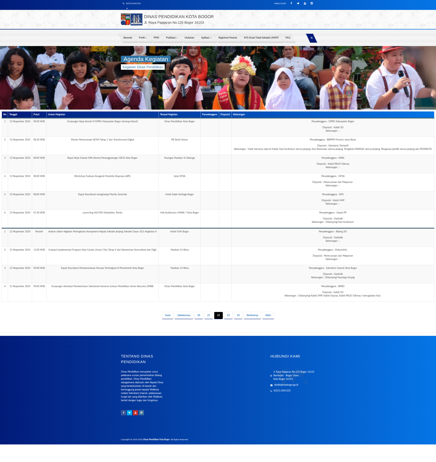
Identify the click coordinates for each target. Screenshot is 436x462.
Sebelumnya (183, 315)
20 (198, 315)
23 (228, 315)
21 (208, 315)
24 (238, 315)
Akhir (268, 315)
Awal (167, 315)
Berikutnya (252, 315)
